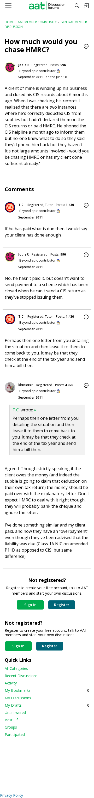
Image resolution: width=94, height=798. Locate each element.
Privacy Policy (11, 795)
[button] (86, 46)
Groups (11, 727)
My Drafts (47, 705)
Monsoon (25, 384)
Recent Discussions (21, 675)
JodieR (23, 65)
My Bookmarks (47, 690)
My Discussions (18, 697)
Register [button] (61, 604)
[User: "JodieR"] (10, 67)
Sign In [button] (30, 604)
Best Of (11, 719)
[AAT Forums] (47, 5)
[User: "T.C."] (10, 207)
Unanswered (15, 712)
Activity (11, 683)
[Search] (77, 5)
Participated (15, 734)
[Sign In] (86, 5)
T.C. (21, 205)
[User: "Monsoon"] (10, 387)
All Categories (16, 668)
